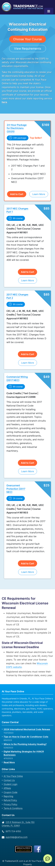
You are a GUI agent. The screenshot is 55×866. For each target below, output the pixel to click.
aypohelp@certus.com (16, 822)
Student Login (10, 769)
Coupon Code (10, 777)
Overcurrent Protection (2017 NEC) (15, 482)
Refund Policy (10, 785)
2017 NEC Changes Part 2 (16, 289)
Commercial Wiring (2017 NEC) (17, 371)
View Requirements (27, 48)
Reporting (8, 781)
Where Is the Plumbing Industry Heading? (24, 729)
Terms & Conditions (13, 793)
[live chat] (47, 858)
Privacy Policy (10, 789)
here (4, 102)
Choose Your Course (27, 39)
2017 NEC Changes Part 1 (16, 203)
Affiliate (7, 773)
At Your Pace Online (13, 761)
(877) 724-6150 (13, 816)
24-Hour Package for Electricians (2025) (18, 126)
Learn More (38, 187)
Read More (9, 747)
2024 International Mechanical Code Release (26, 714)
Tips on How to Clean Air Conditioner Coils (25, 721)
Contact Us (9, 765)
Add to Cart (16, 187)
